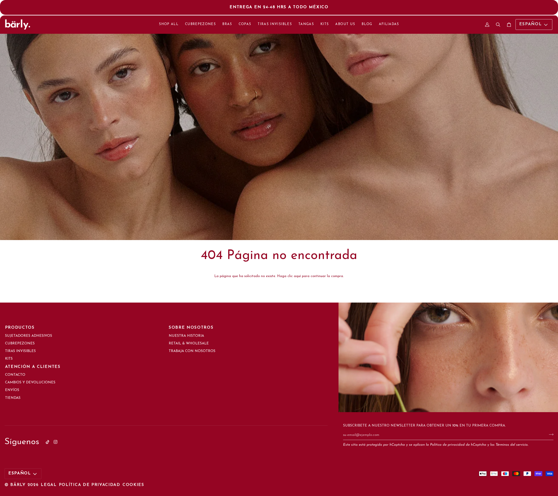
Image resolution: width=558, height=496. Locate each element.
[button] (248, 365)
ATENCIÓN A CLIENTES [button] (33, 367)
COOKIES (133, 485)
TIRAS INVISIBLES (20, 351)
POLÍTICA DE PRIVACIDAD (89, 485)
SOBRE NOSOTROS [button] (191, 328)
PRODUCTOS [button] (20, 328)
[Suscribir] (549, 434)
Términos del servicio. (512, 445)
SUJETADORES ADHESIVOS (28, 336)
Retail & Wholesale (189, 343)
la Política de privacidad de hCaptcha (456, 445)
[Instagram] (56, 442)
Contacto (15, 375)
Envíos (12, 390)
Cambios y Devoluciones (30, 382)
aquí (297, 276)
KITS (9, 359)
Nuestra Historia (186, 336)
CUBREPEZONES (20, 343)
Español (530, 24)
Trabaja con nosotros (192, 351)
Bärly (18, 485)
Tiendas (12, 398)
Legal (48, 485)
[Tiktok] (47, 442)
